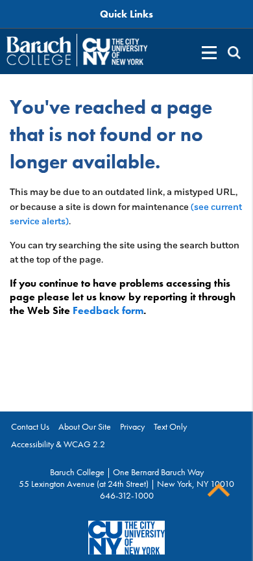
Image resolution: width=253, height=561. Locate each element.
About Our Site (84, 426)
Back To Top (218, 490)
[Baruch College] (38, 50)
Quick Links (126, 14)
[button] (234, 53)
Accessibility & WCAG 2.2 (58, 444)
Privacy (132, 426)
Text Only (170, 426)
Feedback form (108, 310)
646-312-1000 (127, 495)
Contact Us (30, 426)
